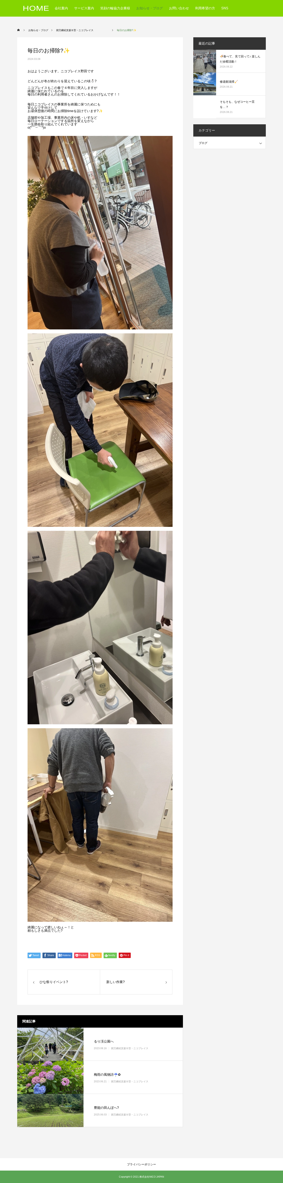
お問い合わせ (179, 8)
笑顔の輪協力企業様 (115, 8)
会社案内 (61, 8)
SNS (224, 8)
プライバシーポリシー (141, 1164)
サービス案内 (84, 8)
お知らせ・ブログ (149, 8)
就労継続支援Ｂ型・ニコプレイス (137, 1048)
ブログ (203, 143)
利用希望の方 (205, 8)
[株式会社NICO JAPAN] (36, 8)
